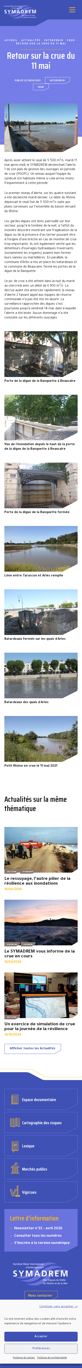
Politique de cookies (24, 1358)
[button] (72, 10)
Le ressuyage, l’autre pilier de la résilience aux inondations (37, 881)
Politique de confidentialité (52, 1358)
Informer (27, 945)
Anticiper (11, 872)
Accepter (41, 1336)
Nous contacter (40, 1296)
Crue (41, 87)
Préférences (41, 1348)
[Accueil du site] (41, 1274)
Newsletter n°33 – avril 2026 (38, 1229)
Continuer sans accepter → (58, 1306)
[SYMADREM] (20, 12)
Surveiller (12, 945)
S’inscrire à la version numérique (42, 1243)
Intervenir (57, 81)
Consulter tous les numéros (38, 1236)
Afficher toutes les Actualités (32, 1049)
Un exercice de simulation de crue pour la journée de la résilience (39, 1027)
